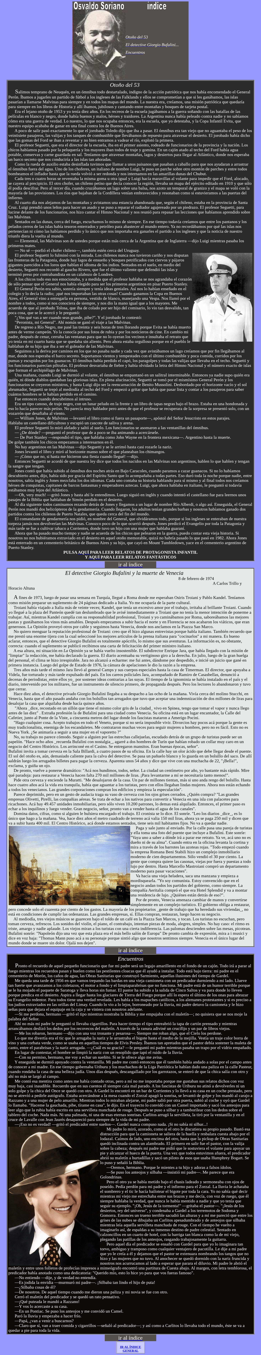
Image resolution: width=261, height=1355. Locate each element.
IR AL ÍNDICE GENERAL (130, 1349)
